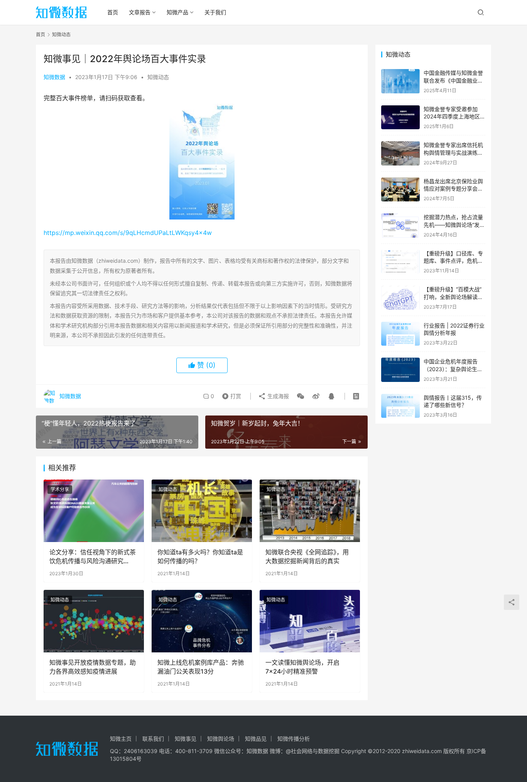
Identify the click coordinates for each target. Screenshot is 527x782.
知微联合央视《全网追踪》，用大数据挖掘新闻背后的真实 (307, 556)
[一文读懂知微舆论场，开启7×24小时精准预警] (310, 621)
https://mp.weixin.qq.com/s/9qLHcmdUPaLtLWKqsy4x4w (128, 232)
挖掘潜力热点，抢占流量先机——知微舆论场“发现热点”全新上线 (454, 224)
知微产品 (177, 12)
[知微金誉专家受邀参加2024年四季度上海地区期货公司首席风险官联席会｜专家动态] (400, 117)
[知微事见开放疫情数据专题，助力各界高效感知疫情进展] (94, 621)
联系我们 (153, 738)
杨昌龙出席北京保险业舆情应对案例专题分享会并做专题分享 (453, 188)
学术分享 (60, 489)
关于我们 (215, 12)
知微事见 (185, 738)
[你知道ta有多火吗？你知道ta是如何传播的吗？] (202, 511)
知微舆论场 (220, 738)
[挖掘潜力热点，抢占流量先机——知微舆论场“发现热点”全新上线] (400, 225)
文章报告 (139, 12)
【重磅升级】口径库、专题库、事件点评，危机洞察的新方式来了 (453, 261)
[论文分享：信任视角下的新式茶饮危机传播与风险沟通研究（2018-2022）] (94, 511)
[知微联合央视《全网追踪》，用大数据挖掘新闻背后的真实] (310, 511)
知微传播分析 (293, 738)
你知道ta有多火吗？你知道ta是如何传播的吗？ (200, 556)
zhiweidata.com (422, 751)
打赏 (230, 394)
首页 (112, 12)
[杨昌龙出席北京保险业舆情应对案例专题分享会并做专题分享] (400, 189)
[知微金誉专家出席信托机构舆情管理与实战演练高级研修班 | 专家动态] (400, 153)
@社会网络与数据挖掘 (313, 751)
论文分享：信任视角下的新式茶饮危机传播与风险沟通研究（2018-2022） (92, 556)
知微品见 (256, 738)
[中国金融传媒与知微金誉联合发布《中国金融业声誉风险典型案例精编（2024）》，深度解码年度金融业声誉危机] (400, 81)
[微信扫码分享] (300, 396)
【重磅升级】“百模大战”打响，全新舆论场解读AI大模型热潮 (453, 296)
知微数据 (54, 77)
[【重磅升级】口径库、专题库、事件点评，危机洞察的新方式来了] (400, 262)
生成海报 (277, 396)
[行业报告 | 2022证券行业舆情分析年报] (400, 334)
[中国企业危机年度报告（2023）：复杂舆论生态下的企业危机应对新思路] (400, 370)
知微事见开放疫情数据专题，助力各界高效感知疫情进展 (92, 667)
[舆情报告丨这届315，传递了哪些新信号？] (400, 406)
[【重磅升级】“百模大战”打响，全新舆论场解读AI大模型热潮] (400, 297)
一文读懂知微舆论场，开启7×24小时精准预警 (302, 667)
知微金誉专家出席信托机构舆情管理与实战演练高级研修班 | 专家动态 (453, 152)
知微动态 (158, 77)
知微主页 (121, 738)
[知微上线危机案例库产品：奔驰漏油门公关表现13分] (202, 621)
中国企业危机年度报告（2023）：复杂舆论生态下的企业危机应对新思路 (453, 369)
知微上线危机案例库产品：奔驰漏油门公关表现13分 (200, 667)
